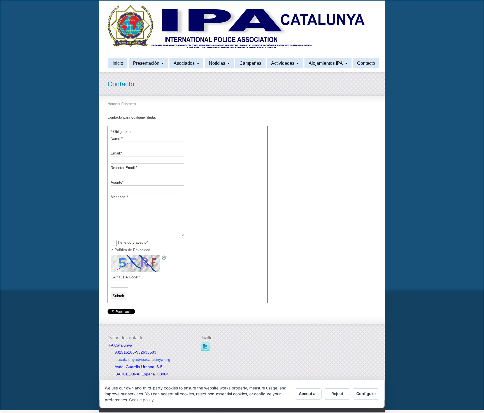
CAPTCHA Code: (125, 277)
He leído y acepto (133, 242)
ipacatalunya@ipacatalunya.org (142, 359)
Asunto (117, 182)
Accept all (308, 393)
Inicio (118, 63)
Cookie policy (141, 399)
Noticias (217, 63)
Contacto (366, 63)
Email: (116, 153)
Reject (337, 393)
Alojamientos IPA (326, 63)
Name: (117, 139)
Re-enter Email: (124, 168)
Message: (119, 197)
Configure (366, 393)
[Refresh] (164, 257)
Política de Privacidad (132, 250)
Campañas (250, 63)
